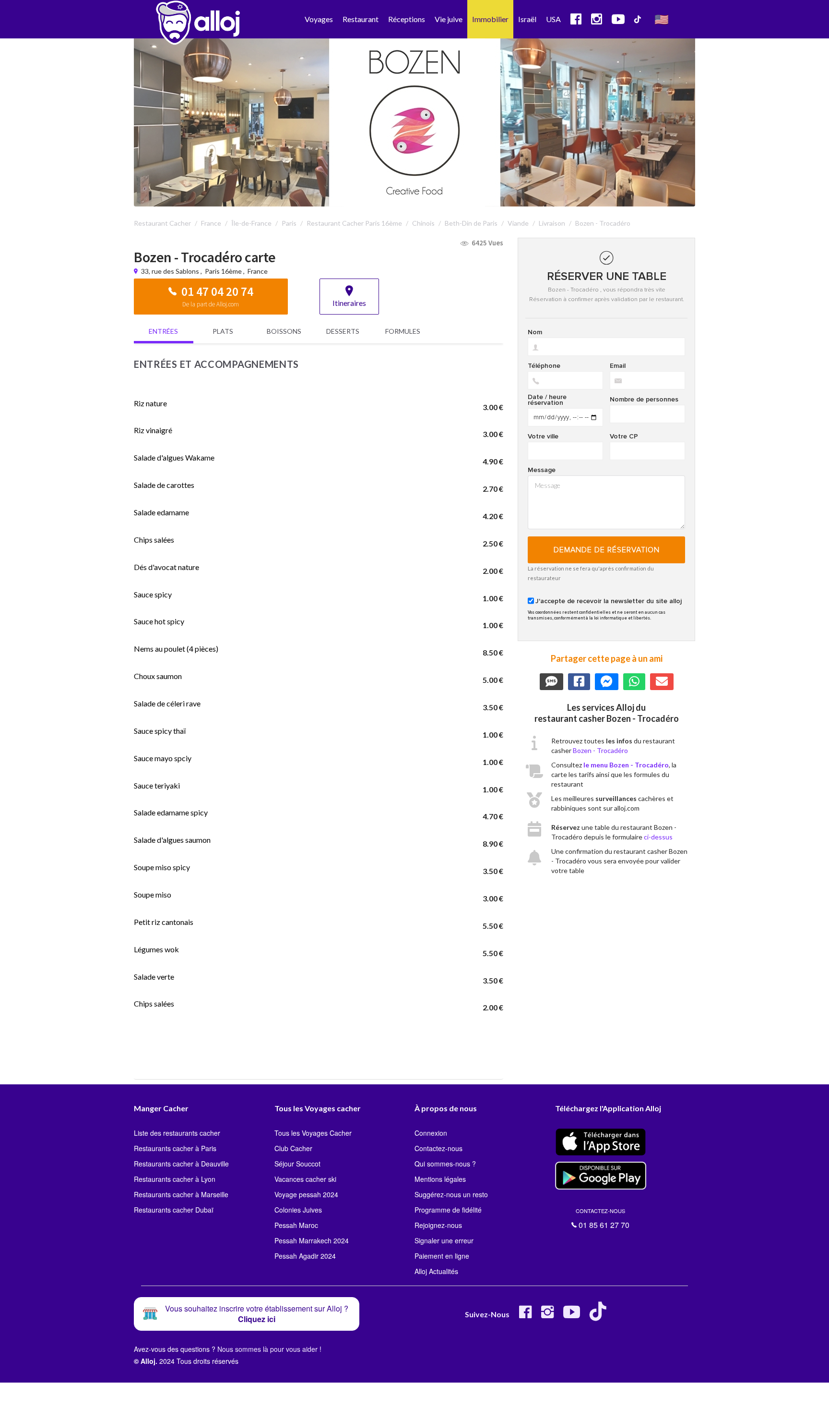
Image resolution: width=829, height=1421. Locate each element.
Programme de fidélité (448, 1210)
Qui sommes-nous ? (445, 1163)
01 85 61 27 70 (602, 1219)
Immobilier (490, 19)
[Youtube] (571, 1316)
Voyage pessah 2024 (306, 1194)
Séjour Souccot (297, 1163)
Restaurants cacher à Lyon (174, 1179)
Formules (402, 331)
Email (618, 366)
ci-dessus (658, 837)
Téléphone (544, 366)
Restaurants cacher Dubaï (173, 1210)
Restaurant (361, 19)
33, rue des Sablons (171, 271)
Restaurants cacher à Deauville (181, 1163)
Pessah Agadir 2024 (305, 1256)
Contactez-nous (438, 1148)
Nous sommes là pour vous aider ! (269, 1349)
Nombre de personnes (644, 399)
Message (542, 470)
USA (553, 19)
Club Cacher (293, 1148)
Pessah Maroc (296, 1225)
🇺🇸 (661, 19)
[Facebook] (525, 1316)
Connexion (430, 1133)
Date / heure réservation (547, 400)
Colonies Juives (298, 1210)
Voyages (319, 19)
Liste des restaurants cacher (177, 1133)
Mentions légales (440, 1179)
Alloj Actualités (436, 1271)
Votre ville (543, 436)
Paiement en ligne (441, 1256)
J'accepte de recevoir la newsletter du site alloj (608, 601)
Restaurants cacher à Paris (175, 1148)
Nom (535, 332)
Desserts (342, 331)
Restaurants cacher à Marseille (181, 1194)
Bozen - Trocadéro (600, 750)
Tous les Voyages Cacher (313, 1133)
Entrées (163, 331)
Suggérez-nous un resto (451, 1194)
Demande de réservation (607, 550)
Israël (527, 19)
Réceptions (406, 19)
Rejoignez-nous (438, 1225)
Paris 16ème (223, 271)
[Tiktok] (600, 1316)
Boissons (284, 331)
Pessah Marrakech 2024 (311, 1240)
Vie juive (448, 19)
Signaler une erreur (444, 1240)
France (258, 271)
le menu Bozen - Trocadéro (626, 765)
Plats (223, 331)
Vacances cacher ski (305, 1179)
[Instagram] (547, 1316)
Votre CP (624, 436)
